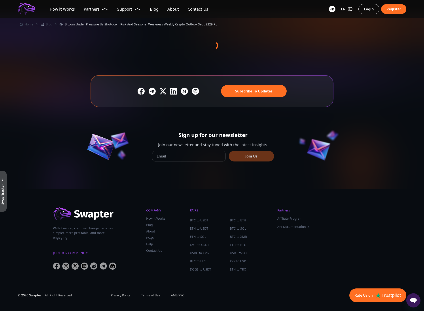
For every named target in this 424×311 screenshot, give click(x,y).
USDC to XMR (199, 253)
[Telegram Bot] (332, 9)
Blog (49, 24)
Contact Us (154, 250)
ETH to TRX (238, 269)
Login (369, 9)
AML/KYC (177, 295)
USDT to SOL (239, 253)
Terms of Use (150, 295)
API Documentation (291, 227)
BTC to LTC (198, 261)
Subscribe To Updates (254, 91)
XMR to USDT (199, 245)
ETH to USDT (199, 228)
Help (149, 244)
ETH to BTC (238, 245)
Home (29, 24)
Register (393, 9)
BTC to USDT (199, 220)
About (150, 231)
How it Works (155, 218)
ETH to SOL (198, 236)
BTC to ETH (238, 220)
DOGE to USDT (200, 269)
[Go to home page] (26, 9)
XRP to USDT (239, 261)
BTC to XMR (238, 236)
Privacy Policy (121, 295)
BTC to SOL (238, 228)
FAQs (150, 238)
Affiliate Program (289, 218)
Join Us (251, 156)
